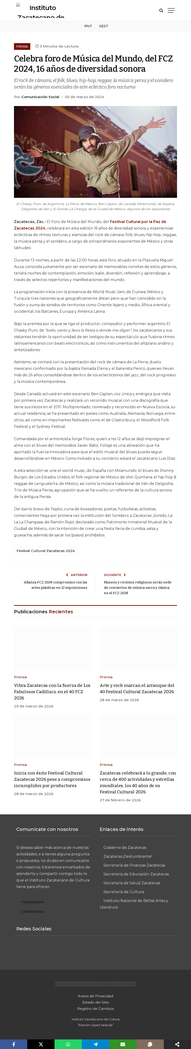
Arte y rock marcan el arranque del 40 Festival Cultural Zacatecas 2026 (137, 688)
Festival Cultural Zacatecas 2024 (46, 550)
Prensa (22, 46)
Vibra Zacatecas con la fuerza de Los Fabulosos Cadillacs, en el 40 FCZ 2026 (52, 692)
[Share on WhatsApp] (68, 1044)
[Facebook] (61, 951)
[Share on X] (41, 1044)
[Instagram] (78, 951)
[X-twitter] (113, 951)
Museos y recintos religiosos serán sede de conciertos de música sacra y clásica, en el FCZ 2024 (137, 587)
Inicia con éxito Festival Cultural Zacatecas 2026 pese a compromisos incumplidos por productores (52, 779)
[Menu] (171, 10)
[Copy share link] (150, 1044)
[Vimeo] (95, 951)
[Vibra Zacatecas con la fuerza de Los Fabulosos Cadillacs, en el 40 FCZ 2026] (52, 649)
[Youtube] (130, 951)
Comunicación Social (40, 97)
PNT (88, 26)
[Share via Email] (122, 1044)
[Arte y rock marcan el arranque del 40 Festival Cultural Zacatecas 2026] (138, 649)
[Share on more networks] (177, 1044)
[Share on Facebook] (13, 1044)
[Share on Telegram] (95, 1044)
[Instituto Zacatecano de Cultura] (40, 10)
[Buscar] (161, 10)
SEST (103, 26)
